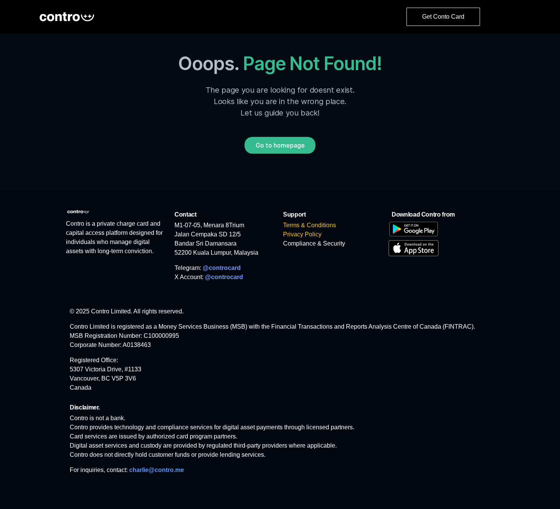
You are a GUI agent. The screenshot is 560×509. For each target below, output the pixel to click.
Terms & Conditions (309, 225)
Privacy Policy (302, 234)
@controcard (222, 268)
